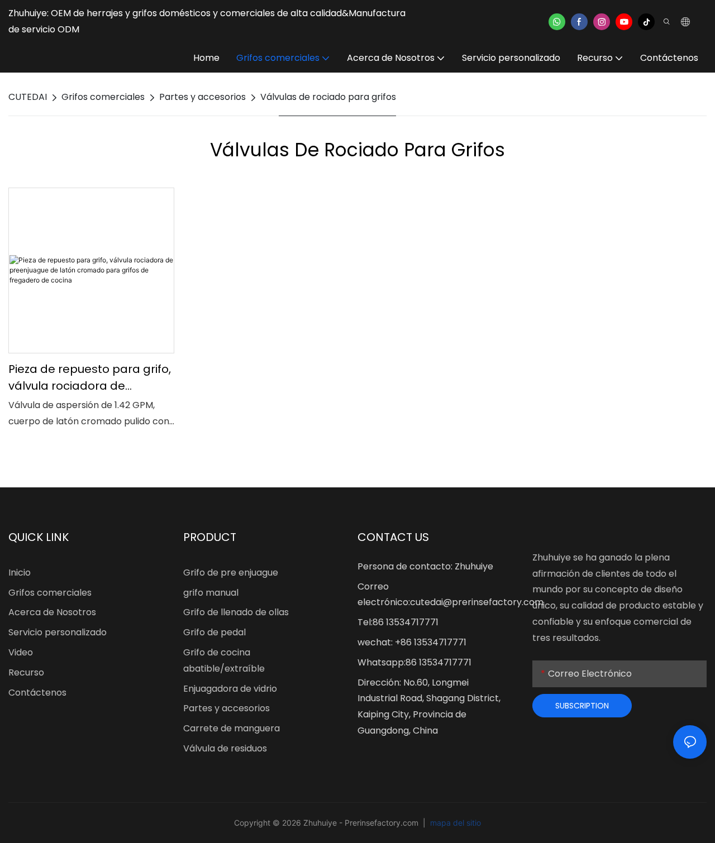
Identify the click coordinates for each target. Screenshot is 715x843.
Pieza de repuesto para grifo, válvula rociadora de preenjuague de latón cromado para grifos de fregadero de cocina (89, 377)
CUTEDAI (27, 96)
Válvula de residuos (225, 748)
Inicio (19, 572)
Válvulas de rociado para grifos (328, 96)
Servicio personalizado (57, 632)
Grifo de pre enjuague (230, 572)
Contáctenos (37, 692)
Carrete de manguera (231, 728)
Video (20, 652)
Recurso (26, 672)
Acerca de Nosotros (52, 612)
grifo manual (211, 592)
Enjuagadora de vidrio (230, 688)
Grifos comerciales (103, 96)
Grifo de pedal (214, 632)
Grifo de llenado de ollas (236, 612)
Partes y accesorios (202, 96)
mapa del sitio (454, 822)
